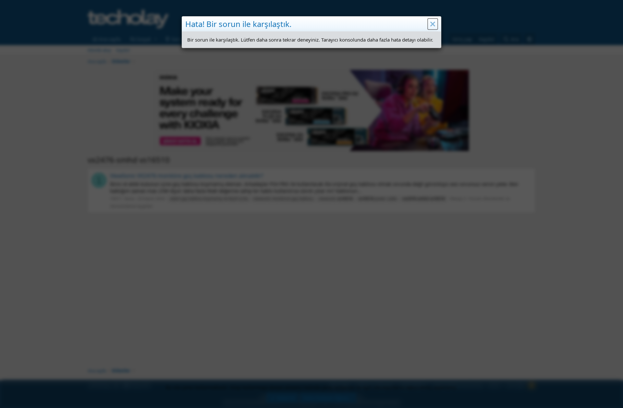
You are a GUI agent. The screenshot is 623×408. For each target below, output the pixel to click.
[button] (433, 24)
